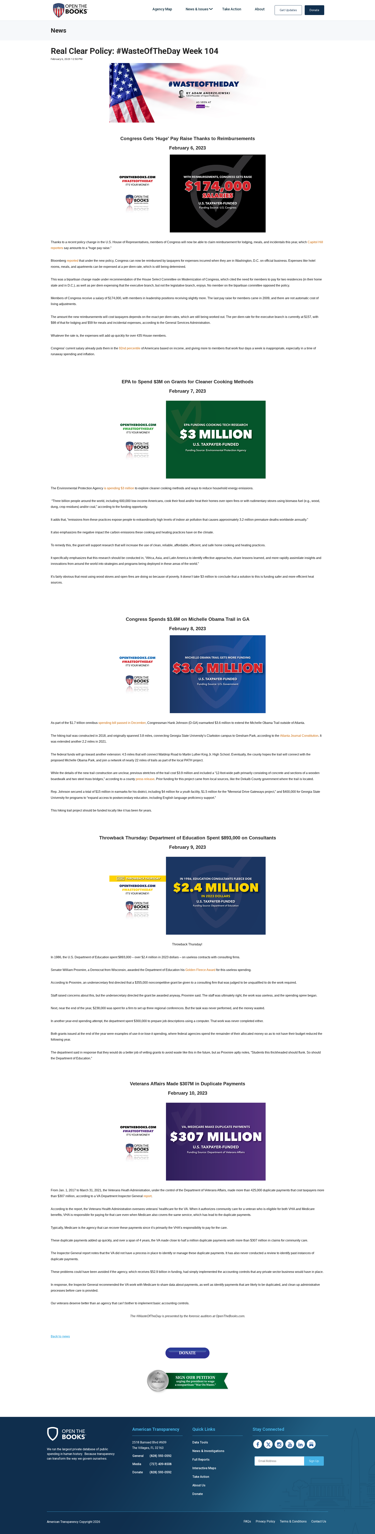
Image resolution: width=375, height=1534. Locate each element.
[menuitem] (162, 9)
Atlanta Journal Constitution (299, 735)
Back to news (60, 1336)
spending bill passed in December (122, 722)
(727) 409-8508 (160, 1464)
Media (136, 1464)
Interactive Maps (204, 1468)
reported (72, 260)
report (148, 1196)
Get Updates (288, 10)
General (138, 1456)
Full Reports (201, 1459)
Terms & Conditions (293, 1521)
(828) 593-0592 (160, 1456)
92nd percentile (129, 348)
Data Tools (200, 1442)
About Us (198, 1485)
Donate (314, 10)
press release (145, 779)
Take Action (200, 1477)
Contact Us (318, 1521)
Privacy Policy (265, 1521)
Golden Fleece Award (200, 970)
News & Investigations (208, 1451)
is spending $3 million (119, 488)
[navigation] (208, 9)
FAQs (247, 1521)
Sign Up (314, 1461)
